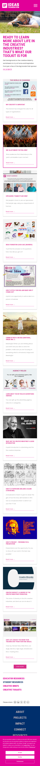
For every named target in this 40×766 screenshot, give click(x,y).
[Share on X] (21, 702)
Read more (10, 117)
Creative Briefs (11, 686)
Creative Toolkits (12, 689)
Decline (20, 757)
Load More (20, 666)
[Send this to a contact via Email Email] (15, 702)
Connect (20, 729)
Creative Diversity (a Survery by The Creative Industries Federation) (18, 593)
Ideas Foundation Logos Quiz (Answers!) (19, 245)
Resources (20, 735)
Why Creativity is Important (15, 104)
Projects (20, 717)
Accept (20, 752)
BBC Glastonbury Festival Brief (16, 150)
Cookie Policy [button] (26, 745)
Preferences (20, 761)
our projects (7, 69)
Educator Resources (13, 678)
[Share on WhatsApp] (28, 702)
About (20, 712)
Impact (20, 723)
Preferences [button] (32, 747)
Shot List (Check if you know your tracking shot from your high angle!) (18, 641)
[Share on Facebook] (24, 702)
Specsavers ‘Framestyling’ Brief (17, 196)
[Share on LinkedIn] (18, 702)
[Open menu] (35, 5)
